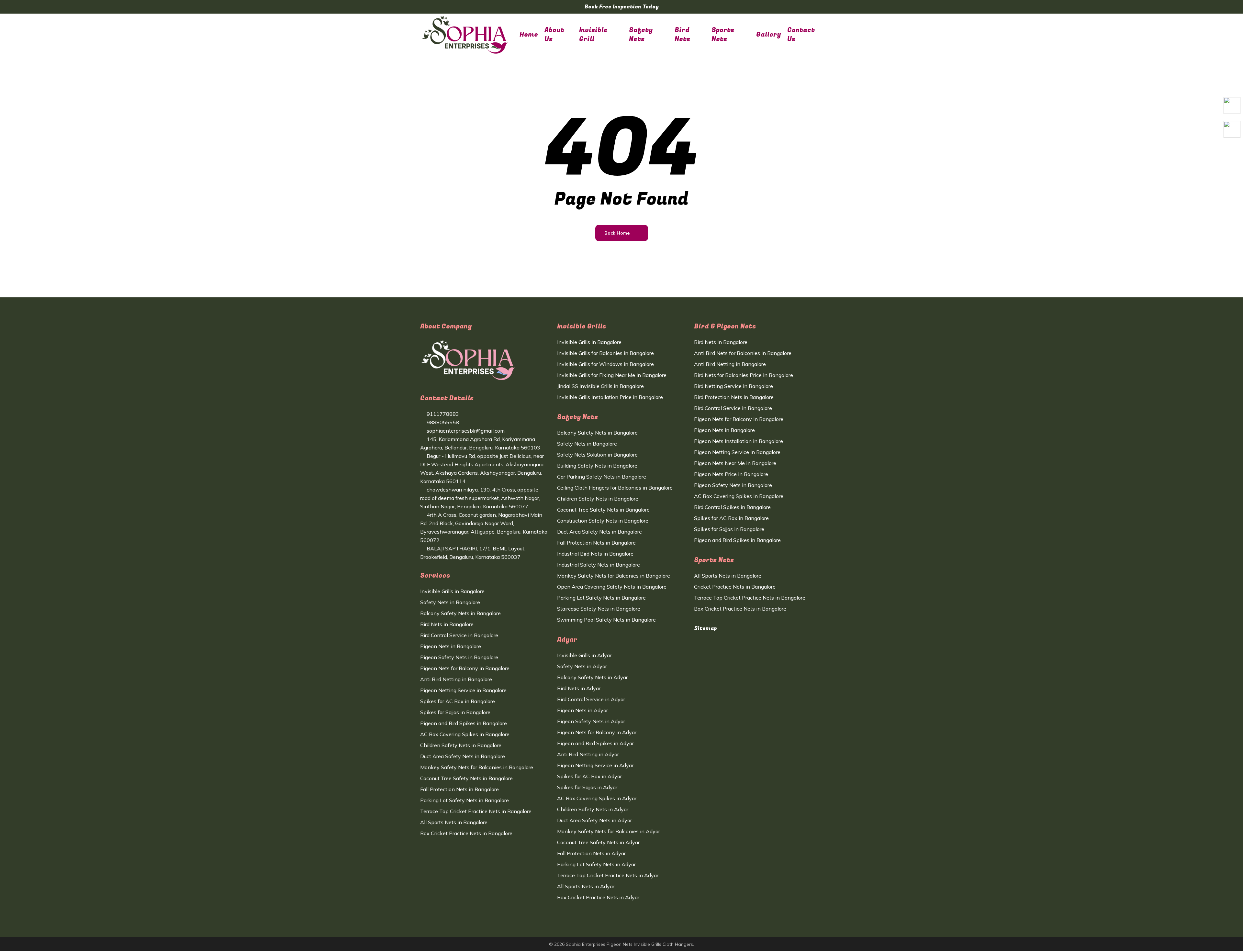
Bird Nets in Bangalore (447, 624)
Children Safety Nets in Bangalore (460, 745)
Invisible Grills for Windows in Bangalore (605, 364)
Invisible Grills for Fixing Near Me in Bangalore (611, 375)
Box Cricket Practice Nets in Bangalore (466, 833)
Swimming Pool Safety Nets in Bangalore (606, 619)
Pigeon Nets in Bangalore (450, 646)
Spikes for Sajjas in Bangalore (455, 712)
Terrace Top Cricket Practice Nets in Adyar (607, 875)
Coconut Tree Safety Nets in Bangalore (466, 778)
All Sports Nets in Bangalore (453, 822)
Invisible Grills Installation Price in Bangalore (610, 397)
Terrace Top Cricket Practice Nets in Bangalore (476, 811)
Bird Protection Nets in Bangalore (734, 397)
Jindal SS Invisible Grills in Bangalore (600, 386)
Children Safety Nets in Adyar (592, 809)
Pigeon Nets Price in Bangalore (731, 474)
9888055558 (442, 422)
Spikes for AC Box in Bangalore (457, 701)
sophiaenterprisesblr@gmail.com (465, 430)
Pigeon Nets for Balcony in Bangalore (465, 668)
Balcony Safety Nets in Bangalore (460, 613)
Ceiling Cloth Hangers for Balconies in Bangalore (615, 487)
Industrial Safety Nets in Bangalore (598, 564)
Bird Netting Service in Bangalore (733, 386)
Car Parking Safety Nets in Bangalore (601, 476)
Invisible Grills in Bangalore (452, 591)
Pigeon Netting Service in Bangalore (463, 690)
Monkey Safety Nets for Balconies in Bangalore (476, 767)
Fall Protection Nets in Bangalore (459, 789)
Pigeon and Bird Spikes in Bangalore (463, 723)
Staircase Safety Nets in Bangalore (598, 608)
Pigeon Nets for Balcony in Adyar (596, 732)
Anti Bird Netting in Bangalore (456, 679)
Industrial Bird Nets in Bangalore (595, 553)
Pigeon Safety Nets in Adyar (591, 721)
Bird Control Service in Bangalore (459, 635)
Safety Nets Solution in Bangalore (597, 454)
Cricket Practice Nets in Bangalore (735, 586)
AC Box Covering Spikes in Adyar (596, 798)
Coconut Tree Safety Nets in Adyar (598, 842)
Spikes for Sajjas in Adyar (587, 787)
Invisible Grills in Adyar (584, 655)
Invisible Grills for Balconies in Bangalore (605, 353)
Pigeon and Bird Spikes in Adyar (595, 743)
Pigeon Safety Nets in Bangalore (459, 657)
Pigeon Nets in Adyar (582, 710)
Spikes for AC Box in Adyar (589, 776)
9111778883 (442, 414)
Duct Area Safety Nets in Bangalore (462, 756)
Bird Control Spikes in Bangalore (732, 507)
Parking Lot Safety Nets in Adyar (596, 864)
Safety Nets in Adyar (582, 666)
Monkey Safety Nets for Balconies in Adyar (608, 831)
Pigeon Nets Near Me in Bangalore (735, 463)
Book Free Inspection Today (622, 7)
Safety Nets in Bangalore (450, 602)
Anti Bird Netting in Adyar (588, 754)
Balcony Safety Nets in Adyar (592, 677)
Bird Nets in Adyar (578, 688)
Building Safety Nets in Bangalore (597, 465)
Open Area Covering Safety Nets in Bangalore (611, 586)
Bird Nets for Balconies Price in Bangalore (743, 375)
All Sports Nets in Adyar (585, 886)
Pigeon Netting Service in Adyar (595, 765)
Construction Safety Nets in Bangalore (602, 520)
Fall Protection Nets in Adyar (591, 853)
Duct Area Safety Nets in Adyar (594, 820)
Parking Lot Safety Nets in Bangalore (464, 800)
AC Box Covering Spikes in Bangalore (465, 734)
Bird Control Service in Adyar (591, 699)
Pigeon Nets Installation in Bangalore (738, 441)
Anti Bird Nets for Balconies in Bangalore (742, 353)
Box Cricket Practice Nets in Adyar (598, 897)
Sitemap (705, 628)
